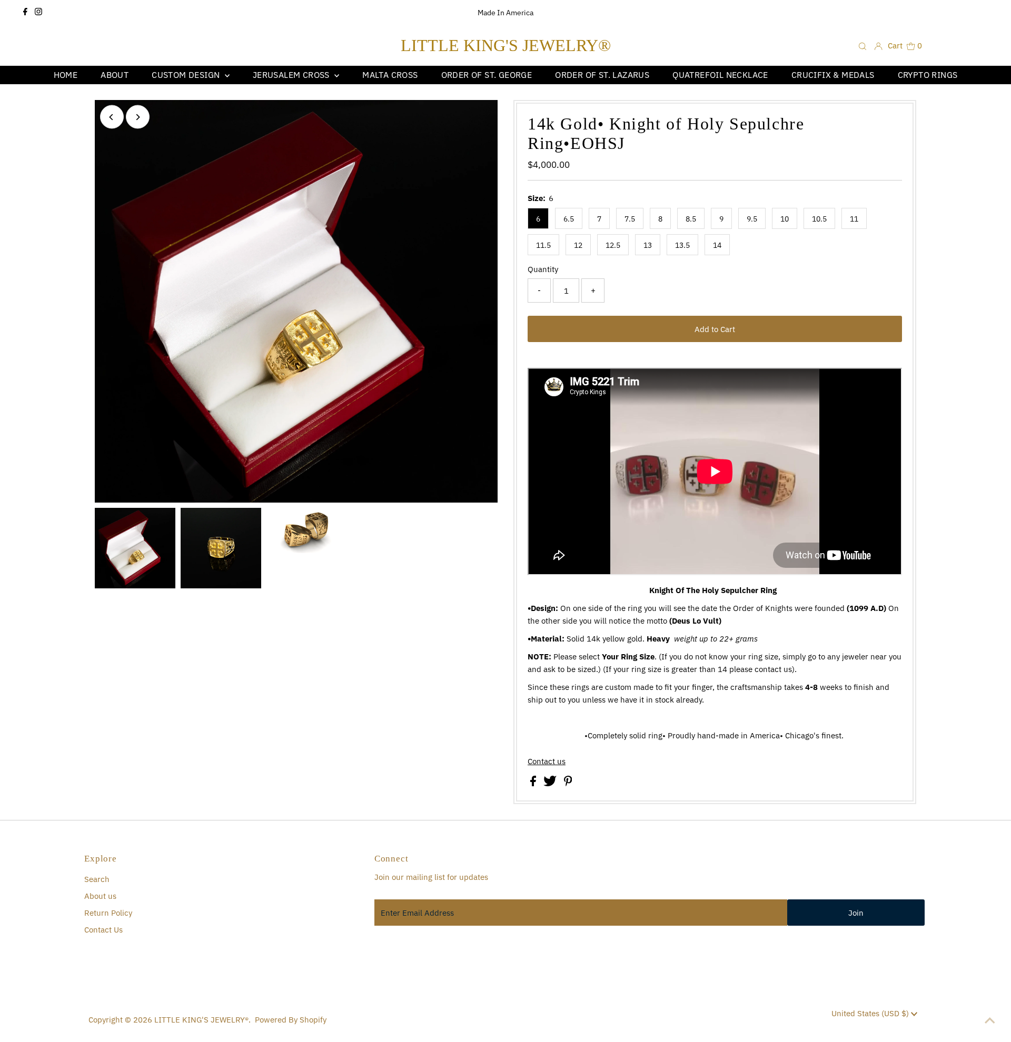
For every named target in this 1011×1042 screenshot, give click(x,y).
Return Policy (108, 913)
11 (854, 219)
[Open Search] (862, 46)
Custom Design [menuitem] (187, 74)
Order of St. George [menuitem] (486, 74)
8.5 (691, 219)
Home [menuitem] (66, 74)
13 (647, 245)
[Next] (138, 117)
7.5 (630, 219)
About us (100, 896)
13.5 (682, 245)
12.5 (613, 245)
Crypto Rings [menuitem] (928, 74)
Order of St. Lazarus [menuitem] (602, 74)
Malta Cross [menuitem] (390, 74)
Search (97, 879)
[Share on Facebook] (534, 783)
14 (717, 245)
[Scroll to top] (989, 1020)
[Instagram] (38, 12)
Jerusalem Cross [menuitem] (292, 74)
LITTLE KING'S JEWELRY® (506, 45)
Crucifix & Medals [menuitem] (833, 74)
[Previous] (112, 117)
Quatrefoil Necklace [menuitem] (720, 74)
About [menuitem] (114, 74)
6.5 (568, 219)
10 (784, 219)
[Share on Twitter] (551, 783)
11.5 (543, 245)
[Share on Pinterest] (568, 783)
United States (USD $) (871, 1013)
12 (578, 245)
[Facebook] (25, 12)
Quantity (543, 269)
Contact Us (103, 930)
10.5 (819, 219)
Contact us (547, 761)
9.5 (752, 219)
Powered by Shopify (290, 1020)
